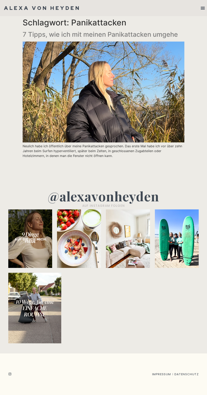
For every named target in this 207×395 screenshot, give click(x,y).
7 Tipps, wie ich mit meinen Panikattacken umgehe (100, 34)
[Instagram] (10, 374)
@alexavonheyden (103, 196)
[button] (202, 8)
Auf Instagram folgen (103, 206)
